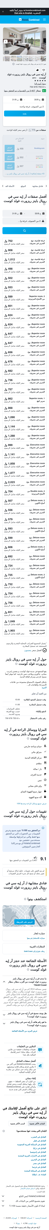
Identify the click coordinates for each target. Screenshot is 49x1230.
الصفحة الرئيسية (41, 1218)
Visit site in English (23, 13)
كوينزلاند (14, 1218)
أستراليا (29, 1218)
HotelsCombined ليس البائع (32, 1196)
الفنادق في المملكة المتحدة (35, 1170)
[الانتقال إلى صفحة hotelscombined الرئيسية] (29, 19)
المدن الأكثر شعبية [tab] (17, 1123)
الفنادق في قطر (39, 1140)
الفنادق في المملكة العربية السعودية (31, 1144)
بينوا (18, 1223)
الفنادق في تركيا (39, 1148)
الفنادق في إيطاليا (39, 1174)
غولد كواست (32, 1223)
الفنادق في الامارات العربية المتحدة (32, 1155)
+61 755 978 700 (38, 86)
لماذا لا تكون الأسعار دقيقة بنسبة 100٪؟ (27, 1205)
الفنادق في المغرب (38, 1136)
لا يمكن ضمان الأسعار (28, 1188)
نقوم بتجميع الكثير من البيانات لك (30, 1200)
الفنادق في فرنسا (39, 1167)
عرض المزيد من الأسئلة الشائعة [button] (24, 1030)
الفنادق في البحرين (38, 1159)
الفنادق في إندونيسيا (38, 1152)
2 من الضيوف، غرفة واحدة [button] (32, 106)
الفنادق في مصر (39, 1163)
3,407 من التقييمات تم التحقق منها (19, 90)
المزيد (44, 687)
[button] (3, 12)
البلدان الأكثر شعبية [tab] (37, 1123)
